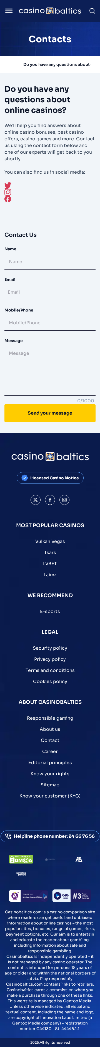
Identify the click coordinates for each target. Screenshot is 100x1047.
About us (50, 729)
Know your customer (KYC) (50, 796)
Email (9, 279)
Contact (50, 740)
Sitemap (50, 785)
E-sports (50, 611)
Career (50, 751)
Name (10, 248)
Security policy (50, 648)
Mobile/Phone (18, 310)
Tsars (50, 552)
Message (13, 340)
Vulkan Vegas (50, 541)
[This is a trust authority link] (50, 859)
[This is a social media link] (36, 500)
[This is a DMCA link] (21, 859)
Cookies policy (50, 681)
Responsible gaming (50, 718)
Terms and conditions (50, 670)
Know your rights (50, 774)
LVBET (50, 564)
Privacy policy (50, 659)
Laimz (50, 575)
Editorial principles (50, 763)
